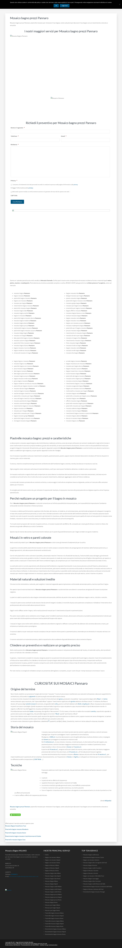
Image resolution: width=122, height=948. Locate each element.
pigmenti (32, 696)
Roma (76, 754)
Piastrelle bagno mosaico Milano (54, 913)
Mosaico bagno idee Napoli (53, 876)
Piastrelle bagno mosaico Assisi (15, 833)
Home (47, 855)
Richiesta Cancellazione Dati (25, 943)
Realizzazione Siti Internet (12, 945)
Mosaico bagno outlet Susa (91, 855)
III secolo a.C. (73, 752)
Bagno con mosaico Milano (52, 857)
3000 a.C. (53, 737)
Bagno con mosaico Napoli (52, 860)
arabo (32, 711)
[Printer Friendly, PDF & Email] (15, 814)
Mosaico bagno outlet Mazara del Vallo (94, 884)
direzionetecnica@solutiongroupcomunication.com (23, 876)
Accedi (45, 943)
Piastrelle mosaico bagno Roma (54, 926)
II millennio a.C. (49, 742)
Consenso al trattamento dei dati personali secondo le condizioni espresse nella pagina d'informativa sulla (45, 184)
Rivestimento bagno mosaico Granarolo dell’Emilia (97, 886)
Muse (99, 699)
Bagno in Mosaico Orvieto (90, 873)
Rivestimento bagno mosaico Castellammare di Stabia (23, 836)
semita (93, 711)
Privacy (14, 181)
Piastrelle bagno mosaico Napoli (54, 916)
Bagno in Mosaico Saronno (90, 870)
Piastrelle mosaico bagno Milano (54, 921)
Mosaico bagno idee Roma (52, 878)
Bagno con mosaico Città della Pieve (93, 876)
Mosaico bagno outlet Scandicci (92, 868)
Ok (56, 5)
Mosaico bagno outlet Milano (53, 886)
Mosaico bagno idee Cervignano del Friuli (95, 863)
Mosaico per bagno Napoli (52, 908)
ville (56, 704)
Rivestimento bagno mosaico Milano (55, 929)
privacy (76, 184)
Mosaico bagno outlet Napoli (53, 889)
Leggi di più (65, 5)
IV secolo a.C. (54, 749)
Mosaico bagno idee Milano (53, 873)
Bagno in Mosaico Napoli (52, 868)
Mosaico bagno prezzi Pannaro (20, 807)
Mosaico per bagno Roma (52, 910)
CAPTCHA (14, 195)
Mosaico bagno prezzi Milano (53, 894)
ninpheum (85, 704)
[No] (120, 4)
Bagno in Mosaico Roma (52, 870)
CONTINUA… (38, 759)
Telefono (15, 136)
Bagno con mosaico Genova (91, 860)
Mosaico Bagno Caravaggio (91, 878)
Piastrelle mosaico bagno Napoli (54, 923)
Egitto (76, 757)
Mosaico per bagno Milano (52, 905)
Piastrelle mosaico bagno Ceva (15, 840)
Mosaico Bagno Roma (51, 902)
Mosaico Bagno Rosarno (90, 865)
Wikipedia (107, 801)
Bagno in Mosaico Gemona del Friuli (93, 889)
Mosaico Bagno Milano (51, 881)
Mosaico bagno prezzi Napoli (53, 897)
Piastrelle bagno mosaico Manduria (16, 829)
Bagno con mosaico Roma (52, 863)
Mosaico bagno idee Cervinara (92, 881)
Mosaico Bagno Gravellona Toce (15, 826)
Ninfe (79, 704)
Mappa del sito (38, 943)
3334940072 (14, 874)
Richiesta (15, 144)
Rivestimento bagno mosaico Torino (93, 857)
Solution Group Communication (48, 945)
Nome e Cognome (18, 128)
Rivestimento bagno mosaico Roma (55, 934)
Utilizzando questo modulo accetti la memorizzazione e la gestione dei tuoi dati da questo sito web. (41, 192)
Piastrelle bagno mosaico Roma (54, 918)
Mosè (57, 714)
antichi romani (31, 704)
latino (105, 699)
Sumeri (46, 739)
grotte (73, 701)
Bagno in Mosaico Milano (52, 865)
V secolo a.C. (78, 747)
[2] (48, 721)
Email (63, 136)
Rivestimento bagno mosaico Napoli (55, 932)
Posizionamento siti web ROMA (30, 945)
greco (61, 699)
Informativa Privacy (10, 943)
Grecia (69, 747)
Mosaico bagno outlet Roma (53, 892)
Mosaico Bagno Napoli (51, 884)
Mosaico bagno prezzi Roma (53, 900)
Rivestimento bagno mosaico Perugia (94, 892)
